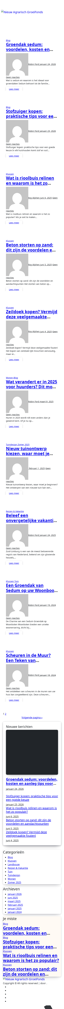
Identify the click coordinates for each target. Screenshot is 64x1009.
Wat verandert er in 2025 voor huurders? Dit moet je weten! (31, 387)
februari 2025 (15, 905)
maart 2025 (14, 901)
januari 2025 (15, 908)
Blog (8, 40)
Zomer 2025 (23, 444)
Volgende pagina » (32, 717)
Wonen (10, 377)
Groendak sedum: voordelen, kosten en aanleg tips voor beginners (28, 51)
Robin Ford (34, 64)
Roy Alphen (34, 197)
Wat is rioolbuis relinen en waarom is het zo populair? (30, 183)
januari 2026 (15, 894)
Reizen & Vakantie (15, 511)
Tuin (16, 581)
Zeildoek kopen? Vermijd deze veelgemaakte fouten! (31, 316)
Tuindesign (12, 444)
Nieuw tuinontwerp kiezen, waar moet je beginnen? (27, 453)
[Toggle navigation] (3, 8)
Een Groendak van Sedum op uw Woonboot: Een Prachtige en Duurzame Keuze (31, 592)
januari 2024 (15, 912)
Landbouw (14, 864)
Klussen (10, 174)
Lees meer (14, 89)
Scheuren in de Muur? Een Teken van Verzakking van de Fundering (28, 662)
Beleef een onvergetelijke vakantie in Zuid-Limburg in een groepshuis (31, 522)
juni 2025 (13, 897)
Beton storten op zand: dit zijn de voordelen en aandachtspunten (30, 250)
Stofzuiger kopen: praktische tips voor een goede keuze (31, 116)
